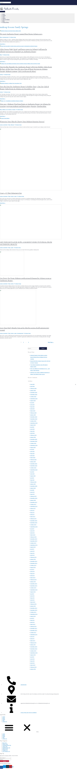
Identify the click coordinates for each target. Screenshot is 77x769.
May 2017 (32, 512)
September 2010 (33, 652)
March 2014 (32, 577)
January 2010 (33, 669)
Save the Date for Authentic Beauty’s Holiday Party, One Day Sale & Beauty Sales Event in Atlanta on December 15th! (24, 87)
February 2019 (33, 496)
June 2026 (32, 384)
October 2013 (33, 587)
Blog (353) (4, 743)
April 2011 (32, 638)
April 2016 (32, 532)
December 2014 (33, 561)
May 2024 (32, 431)
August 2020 (33, 488)
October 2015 (33, 543)
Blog (1, 37)
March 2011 (32, 640)
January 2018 (33, 500)
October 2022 (33, 467)
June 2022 (32, 473)
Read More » (2, 44)
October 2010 (33, 650)
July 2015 (32, 549)
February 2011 (33, 642)
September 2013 (33, 589)
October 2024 (33, 421)
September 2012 (33, 614)
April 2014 (32, 575)
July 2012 (32, 618)
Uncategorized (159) (6, 745)
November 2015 (33, 541)
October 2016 (33, 524)
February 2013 (33, 604)
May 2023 (32, 453)
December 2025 (33, 392)
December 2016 (33, 520)
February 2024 (33, 435)
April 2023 (32, 455)
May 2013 (32, 597)
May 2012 (32, 620)
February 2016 (33, 536)
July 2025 (32, 402)
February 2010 (33, 667)
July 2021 (32, 477)
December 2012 (33, 608)
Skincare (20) (5, 749)
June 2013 (32, 595)
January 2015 (33, 559)
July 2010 (32, 656)
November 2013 (33, 585)
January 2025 (33, 414)
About (3, 718)
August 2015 (33, 547)
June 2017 (32, 510)
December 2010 (33, 646)
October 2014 (33, 565)
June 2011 (32, 636)
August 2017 (33, 508)
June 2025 (32, 404)
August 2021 (33, 475)
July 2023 (32, 449)
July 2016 (32, 528)
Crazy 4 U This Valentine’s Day (11, 193)
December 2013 (33, 583)
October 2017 (33, 504)
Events (1, 74)
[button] (38, 727)
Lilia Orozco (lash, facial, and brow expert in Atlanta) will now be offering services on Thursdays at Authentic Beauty (23, 50)
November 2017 (33, 502)
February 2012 (33, 626)
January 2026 (33, 390)
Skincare (12, 124)
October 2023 (33, 443)
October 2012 (33, 612)
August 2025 (33, 400)
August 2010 (33, 654)
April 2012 (32, 622)
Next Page (51, 342)
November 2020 (33, 486)
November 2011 (33, 630)
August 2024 (33, 425)
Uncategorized (5, 37)
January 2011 (33, 644)
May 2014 (32, 573)
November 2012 (33, 610)
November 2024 (33, 418)
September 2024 (33, 423)
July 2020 (32, 490)
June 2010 (32, 659)
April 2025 (32, 408)
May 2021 (32, 480)
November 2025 (33, 394)
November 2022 (33, 465)
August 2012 (33, 616)
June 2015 (32, 551)
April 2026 (32, 386)
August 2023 (33, 447)
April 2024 (32, 433)
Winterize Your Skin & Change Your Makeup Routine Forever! (22, 121)
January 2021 (33, 484)
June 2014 (32, 571)
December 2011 (33, 628)
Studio (3, 719)
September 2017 (33, 506)
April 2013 (32, 600)
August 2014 (33, 567)
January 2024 (33, 437)
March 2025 (32, 410)
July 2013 (32, 593)
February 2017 (33, 518)
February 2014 (33, 579)
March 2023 (32, 457)
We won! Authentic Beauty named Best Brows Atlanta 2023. (21, 34)
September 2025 (33, 398)
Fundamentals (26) (6, 747)
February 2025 (33, 412)
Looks (15, 196)
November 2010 (33, 648)
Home (3, 716)
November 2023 (33, 441)
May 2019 (32, 494)
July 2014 (32, 569)
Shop (3, 720)
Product (13, 109)
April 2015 (32, 555)
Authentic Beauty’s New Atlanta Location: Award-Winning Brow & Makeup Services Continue (38, 357)
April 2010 (32, 663)
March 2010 (32, 665)
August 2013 (33, 591)
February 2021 (33, 482)
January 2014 (33, 581)
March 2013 (32, 602)
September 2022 (33, 469)
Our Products (9, 109)
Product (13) (5, 750)
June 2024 (32, 429)
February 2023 (33, 459)
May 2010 (32, 661)
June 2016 (32, 530)
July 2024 (32, 427)
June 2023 (32, 451)
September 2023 (33, 445)
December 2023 (33, 439)
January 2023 (33, 461)
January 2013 (33, 606)
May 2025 (32, 406)
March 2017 (32, 516)
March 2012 (32, 624)
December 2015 (33, 538)
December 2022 (33, 463)
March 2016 (32, 534)
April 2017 (32, 514)
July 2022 (32, 471)
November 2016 (33, 522)
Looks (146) (4, 746)
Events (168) (5, 744)
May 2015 (32, 553)
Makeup (4, 109)
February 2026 (33, 388)
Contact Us (4, 721)
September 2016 (33, 526)
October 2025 (33, 396)
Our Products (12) (6, 751)
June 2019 (32, 492)
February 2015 (33, 557)
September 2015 (33, 545)
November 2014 (33, 563)
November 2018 (33, 498)
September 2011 (33, 634)
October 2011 (33, 632)
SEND (4, 761)
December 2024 (33, 416)
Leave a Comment (4, 124)
